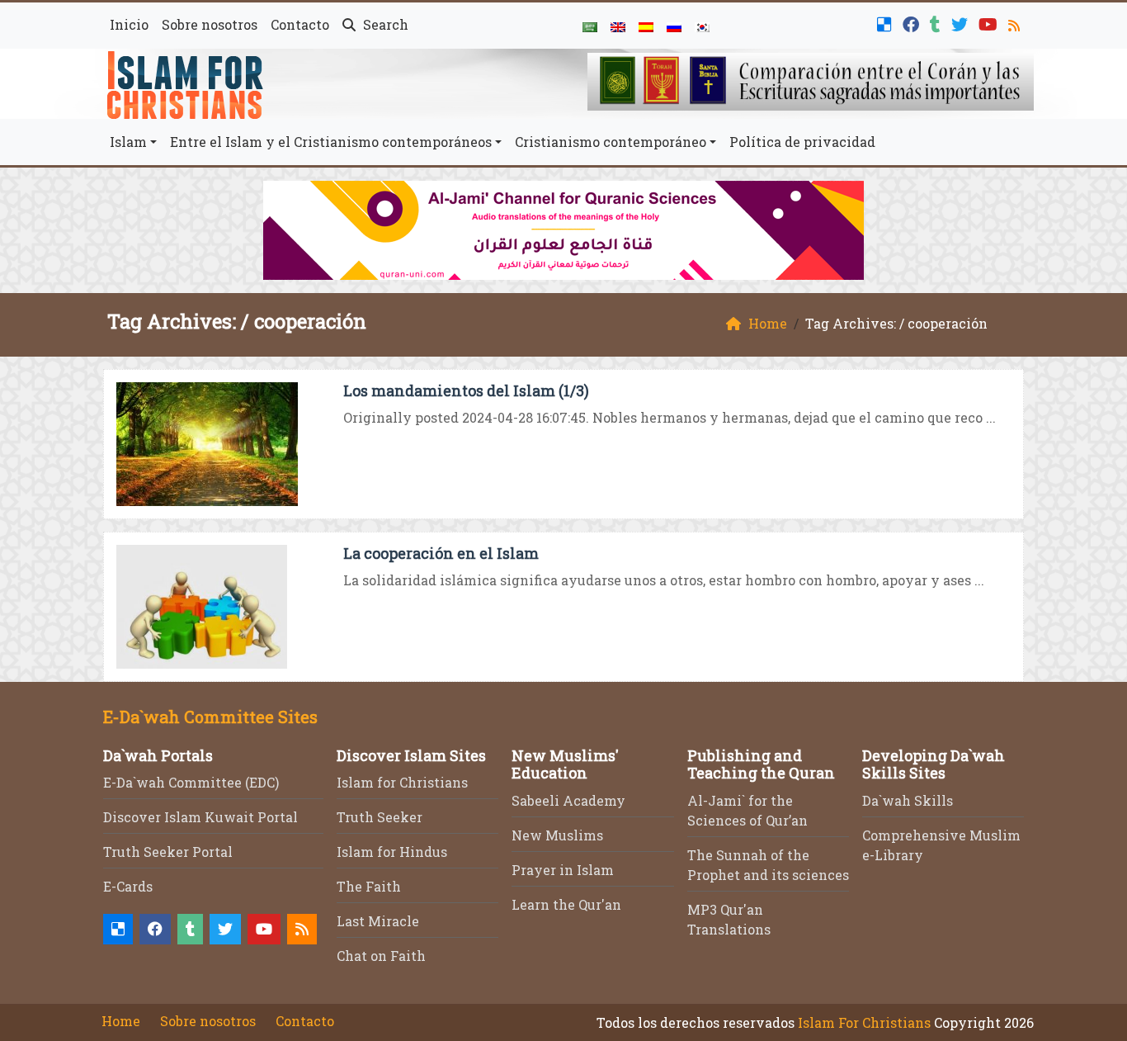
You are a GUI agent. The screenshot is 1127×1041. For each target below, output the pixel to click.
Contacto (300, 24)
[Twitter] (961, 23)
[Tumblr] (937, 23)
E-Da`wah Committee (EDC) (191, 782)
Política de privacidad (802, 141)
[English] (618, 25)
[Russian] (674, 25)
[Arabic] (590, 25)
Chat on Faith (381, 955)
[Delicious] (886, 23)
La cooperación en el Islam (441, 553)
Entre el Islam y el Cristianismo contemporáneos (331, 141)
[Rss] (1016, 23)
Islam (128, 141)
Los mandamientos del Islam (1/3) (466, 390)
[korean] (702, 25)
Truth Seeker (379, 817)
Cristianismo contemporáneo (610, 141)
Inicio (129, 24)
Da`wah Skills (907, 800)
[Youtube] (990, 23)
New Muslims (557, 835)
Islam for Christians (402, 782)
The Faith (369, 886)
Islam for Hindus (392, 851)
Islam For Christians (864, 1022)
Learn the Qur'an (566, 904)
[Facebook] (913, 23)
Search (384, 24)
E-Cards (128, 886)
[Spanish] (646, 25)
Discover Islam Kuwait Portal (200, 817)
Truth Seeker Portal (168, 851)
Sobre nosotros (209, 24)
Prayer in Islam (563, 869)
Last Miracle (378, 921)
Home (120, 1020)
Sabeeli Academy (568, 800)
